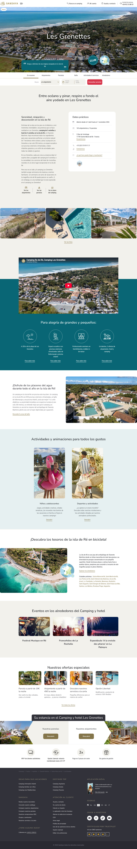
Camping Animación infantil (27, 784)
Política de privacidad (59, 824)
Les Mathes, (89, 586)
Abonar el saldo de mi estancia (62, 814)
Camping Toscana (58, 790)
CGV (54, 817)
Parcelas (61, 75)
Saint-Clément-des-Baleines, (100, 579)
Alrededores (106, 75)
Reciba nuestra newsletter (27, 802)
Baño (76, 75)
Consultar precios (94, 82)
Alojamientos (46, 75)
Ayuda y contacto (58, 802)
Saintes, (81, 586)
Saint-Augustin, (84, 584)
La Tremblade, (88, 581)
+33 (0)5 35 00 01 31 (83, 145)
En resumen (31, 75)
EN (95, 805)
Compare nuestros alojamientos (29, 808)
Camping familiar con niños (27, 787)
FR (102, 805)
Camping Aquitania (59, 784)
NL (91, 805)
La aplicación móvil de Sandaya (62, 811)
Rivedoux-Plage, (98, 586)
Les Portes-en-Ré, (85, 579)
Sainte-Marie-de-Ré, (99, 576)
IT (109, 805)
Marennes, (105, 581)
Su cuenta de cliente (59, 805)
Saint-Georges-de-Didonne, (97, 584)
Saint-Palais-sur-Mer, (113, 584)
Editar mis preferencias (60, 833)
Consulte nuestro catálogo (27, 805)
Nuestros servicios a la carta (27, 820)
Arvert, (81, 581)
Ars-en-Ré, (113, 579)
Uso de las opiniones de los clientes (64, 827)
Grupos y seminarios (25, 817)
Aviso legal (56, 820)
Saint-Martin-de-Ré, (112, 576)
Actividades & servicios (91, 75)
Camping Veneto (58, 787)
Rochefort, (112, 581)
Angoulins (107, 586)
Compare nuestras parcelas (27, 811)
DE (106, 805)
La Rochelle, (97, 581)
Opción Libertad (58, 830)
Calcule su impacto (59, 808)
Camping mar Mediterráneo (27, 790)
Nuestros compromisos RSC (27, 814)
